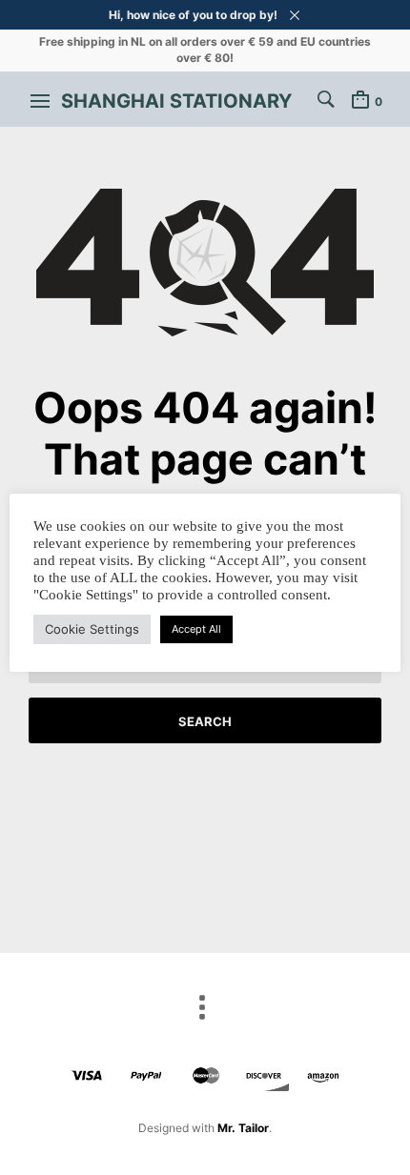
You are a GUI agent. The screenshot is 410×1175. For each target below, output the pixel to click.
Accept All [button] (196, 629)
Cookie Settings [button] (92, 629)
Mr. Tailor (243, 1128)
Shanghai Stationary (176, 101)
